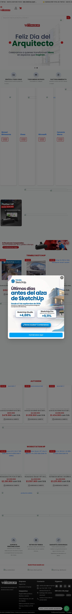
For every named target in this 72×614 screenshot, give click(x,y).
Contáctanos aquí (36, 335)
